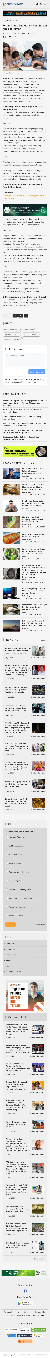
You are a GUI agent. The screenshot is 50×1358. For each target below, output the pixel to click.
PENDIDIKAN (12, 21)
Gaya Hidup (26, 525)
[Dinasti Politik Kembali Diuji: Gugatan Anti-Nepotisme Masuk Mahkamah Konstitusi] (38, 1085)
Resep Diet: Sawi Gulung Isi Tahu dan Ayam (33, 535)
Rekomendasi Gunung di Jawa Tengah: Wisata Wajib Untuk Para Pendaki (34, 623)
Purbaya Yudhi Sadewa (19, 872)
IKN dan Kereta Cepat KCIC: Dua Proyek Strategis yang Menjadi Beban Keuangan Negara (17, 1227)
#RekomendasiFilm (12, 971)
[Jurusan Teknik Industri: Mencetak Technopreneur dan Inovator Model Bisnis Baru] (38, 747)
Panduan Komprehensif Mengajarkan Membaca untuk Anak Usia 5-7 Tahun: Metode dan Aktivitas (25, 402)
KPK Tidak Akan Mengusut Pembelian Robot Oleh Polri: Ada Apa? (18, 1245)
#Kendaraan (9, 949)
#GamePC (8, 960)
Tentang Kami (10, 1312)
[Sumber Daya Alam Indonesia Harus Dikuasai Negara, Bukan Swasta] (38, 1209)
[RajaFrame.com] (25, 1330)
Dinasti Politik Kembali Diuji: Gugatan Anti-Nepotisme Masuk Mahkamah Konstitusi (17, 1085)
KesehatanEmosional (13, 339)
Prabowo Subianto (17, 907)
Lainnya (44, 640)
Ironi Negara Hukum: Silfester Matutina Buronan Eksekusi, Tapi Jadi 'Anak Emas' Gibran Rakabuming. (17, 1105)
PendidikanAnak (27, 330)
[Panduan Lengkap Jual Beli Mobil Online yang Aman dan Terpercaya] (38, 784)
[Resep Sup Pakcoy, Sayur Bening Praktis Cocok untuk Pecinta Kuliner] (11, 554)
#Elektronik (9, 944)
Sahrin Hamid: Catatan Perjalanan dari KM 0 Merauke (16, 1124)
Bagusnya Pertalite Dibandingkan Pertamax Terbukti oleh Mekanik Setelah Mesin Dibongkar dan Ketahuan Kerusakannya (34, 571)
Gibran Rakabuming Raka (20, 889)
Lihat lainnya (39, 1259)
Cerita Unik (26, 492)
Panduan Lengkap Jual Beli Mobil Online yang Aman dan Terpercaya (17, 784)
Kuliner (25, 557)
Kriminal (25, 476)
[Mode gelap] (41, 3)
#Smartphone (10, 955)
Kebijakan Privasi (24, 1315)
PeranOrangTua (10, 330)
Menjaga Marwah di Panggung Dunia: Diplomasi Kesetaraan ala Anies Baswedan (18, 1067)
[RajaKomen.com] (38, 1330)
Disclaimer (10, 1315)
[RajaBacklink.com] (11, 1330)
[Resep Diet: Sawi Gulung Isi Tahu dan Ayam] (11, 538)
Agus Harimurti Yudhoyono (20, 898)
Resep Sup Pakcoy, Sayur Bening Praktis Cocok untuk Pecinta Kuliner (33, 551)
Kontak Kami (38, 1315)
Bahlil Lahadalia (16, 846)
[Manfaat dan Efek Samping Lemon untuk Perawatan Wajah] (11, 522)
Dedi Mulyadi (15, 881)
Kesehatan (26, 539)
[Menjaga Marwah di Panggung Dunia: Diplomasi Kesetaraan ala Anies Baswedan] (38, 1067)
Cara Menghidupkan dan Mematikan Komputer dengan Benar (33, 590)
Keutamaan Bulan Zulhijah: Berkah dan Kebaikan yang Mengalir (21, 438)
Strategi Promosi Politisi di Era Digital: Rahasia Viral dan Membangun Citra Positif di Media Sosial (17, 1189)
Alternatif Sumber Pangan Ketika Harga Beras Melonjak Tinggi (34, 607)
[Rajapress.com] (24, 1336)
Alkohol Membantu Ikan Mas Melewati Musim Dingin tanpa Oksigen (33, 487)
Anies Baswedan (16, 916)
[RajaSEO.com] (38, 1336)
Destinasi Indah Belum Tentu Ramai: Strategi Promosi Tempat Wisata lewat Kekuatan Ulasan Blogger (17, 1029)
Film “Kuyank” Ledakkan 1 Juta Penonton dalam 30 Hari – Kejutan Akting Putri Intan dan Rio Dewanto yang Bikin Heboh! (17, 727)
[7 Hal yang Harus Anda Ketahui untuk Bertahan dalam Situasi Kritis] (11, 506)
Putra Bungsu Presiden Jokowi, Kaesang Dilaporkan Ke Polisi (33, 470)
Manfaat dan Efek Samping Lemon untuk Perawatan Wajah (32, 519)
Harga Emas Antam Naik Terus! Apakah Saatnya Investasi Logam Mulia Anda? (16, 802)
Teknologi (26, 596)
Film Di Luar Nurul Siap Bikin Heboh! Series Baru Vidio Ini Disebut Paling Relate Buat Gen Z (16, 765)
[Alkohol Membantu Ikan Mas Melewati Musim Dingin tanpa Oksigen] (11, 489)
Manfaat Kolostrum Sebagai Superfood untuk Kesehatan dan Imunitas (24, 424)
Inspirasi (25, 508)
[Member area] (37, 3)
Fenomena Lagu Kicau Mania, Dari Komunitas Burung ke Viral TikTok (15, 708)
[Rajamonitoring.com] (11, 1336)
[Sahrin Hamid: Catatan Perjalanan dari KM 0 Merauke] (38, 1124)
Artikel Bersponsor (25, 1312)
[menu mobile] (45, 4)
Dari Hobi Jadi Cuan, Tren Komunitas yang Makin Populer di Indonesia (16, 689)
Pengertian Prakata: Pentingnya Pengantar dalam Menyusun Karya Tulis (23, 431)
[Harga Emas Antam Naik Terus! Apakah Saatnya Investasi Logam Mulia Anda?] (38, 802)
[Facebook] (25, 1291)
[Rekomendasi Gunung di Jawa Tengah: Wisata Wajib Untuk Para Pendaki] (11, 625)
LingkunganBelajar (12, 334)
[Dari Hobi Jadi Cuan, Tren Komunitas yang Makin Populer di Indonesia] (38, 690)
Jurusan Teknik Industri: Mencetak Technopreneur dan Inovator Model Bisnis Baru (17, 747)
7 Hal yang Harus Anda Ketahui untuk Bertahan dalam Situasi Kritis (33, 503)
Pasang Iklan (40, 1312)
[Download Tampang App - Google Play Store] (25, 1303)
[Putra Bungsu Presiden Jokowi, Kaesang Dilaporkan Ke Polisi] (11, 473)
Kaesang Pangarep (17, 837)
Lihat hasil (40, 924)
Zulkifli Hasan (15, 863)
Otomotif (26, 580)
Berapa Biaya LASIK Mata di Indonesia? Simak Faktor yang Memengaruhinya (18, 650)
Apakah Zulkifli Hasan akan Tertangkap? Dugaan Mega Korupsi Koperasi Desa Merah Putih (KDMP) (18, 1048)
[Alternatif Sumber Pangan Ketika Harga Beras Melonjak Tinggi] (11, 609)
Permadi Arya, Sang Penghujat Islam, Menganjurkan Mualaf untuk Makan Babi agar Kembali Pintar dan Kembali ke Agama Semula (18, 1145)
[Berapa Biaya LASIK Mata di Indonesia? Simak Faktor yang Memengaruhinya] (38, 651)
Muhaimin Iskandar (17, 854)
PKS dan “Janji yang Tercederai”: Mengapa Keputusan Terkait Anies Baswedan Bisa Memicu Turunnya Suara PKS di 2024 (17, 1168)
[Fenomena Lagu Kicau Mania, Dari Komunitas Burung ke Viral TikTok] (38, 708)
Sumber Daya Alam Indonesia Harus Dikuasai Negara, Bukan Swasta (18, 1208)
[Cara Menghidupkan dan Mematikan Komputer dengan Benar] (11, 593)
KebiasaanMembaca (31, 334)
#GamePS (8, 966)
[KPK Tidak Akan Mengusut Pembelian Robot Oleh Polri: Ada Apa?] (38, 1245)
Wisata (25, 628)
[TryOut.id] (25, 1342)
